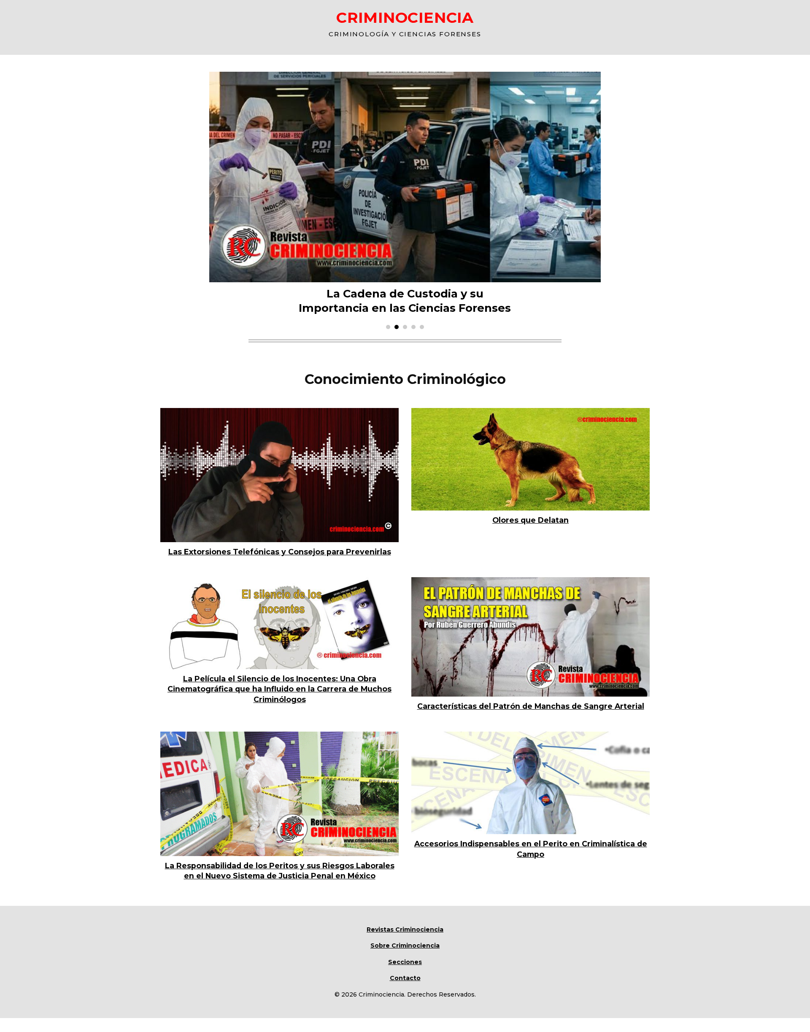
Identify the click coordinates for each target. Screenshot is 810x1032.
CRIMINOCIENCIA (405, 17)
